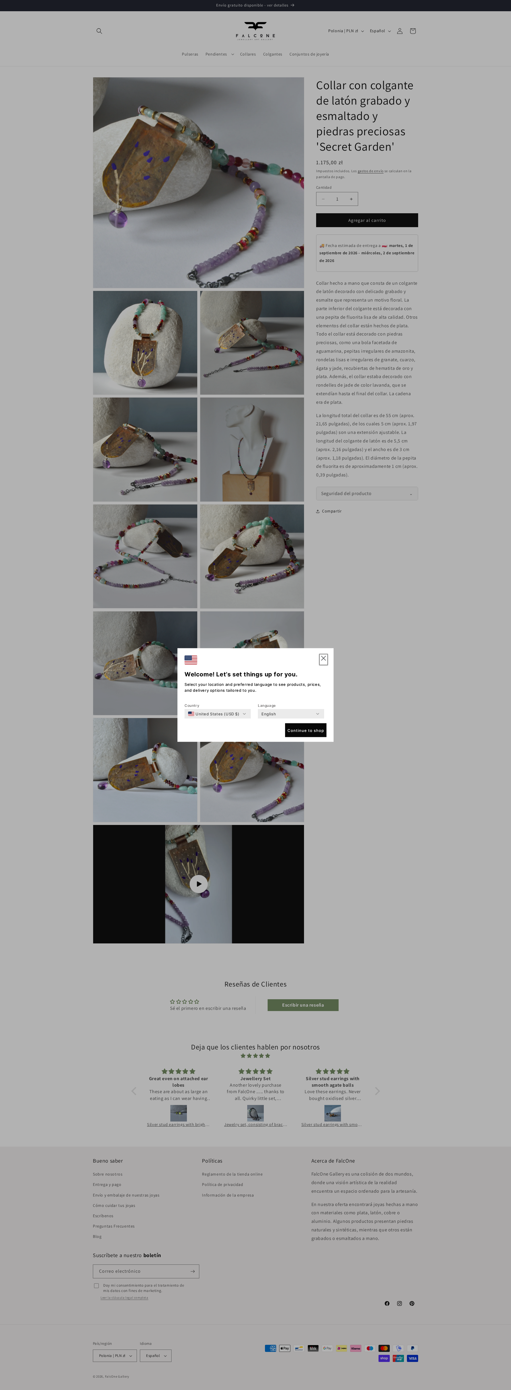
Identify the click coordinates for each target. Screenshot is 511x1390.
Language (267, 705)
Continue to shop (305, 730)
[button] (323, 659)
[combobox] (214, 714)
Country (192, 705)
